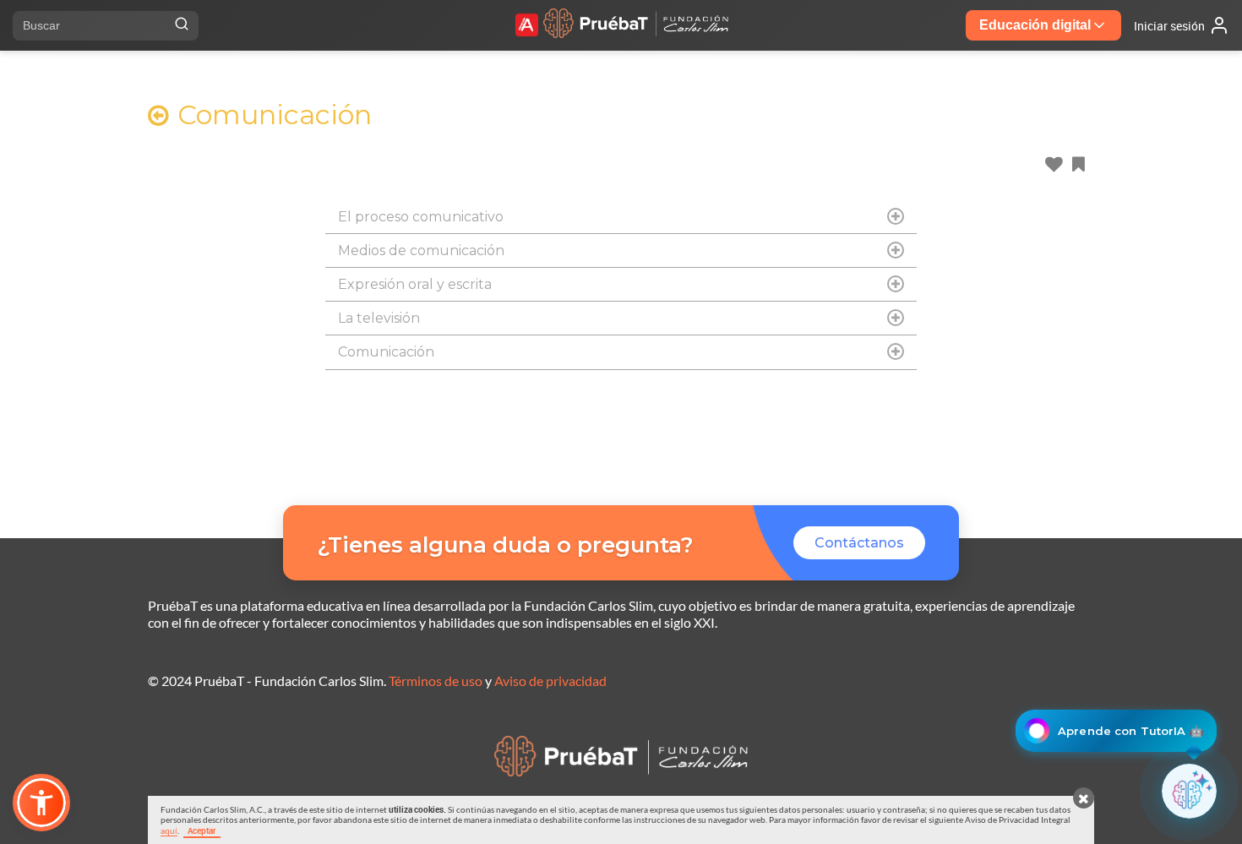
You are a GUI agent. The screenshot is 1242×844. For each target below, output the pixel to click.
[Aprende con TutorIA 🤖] (1189, 791)
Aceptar (202, 830)
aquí (169, 830)
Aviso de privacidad (550, 680)
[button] (41, 802)
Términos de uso (435, 680)
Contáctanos (859, 543)
